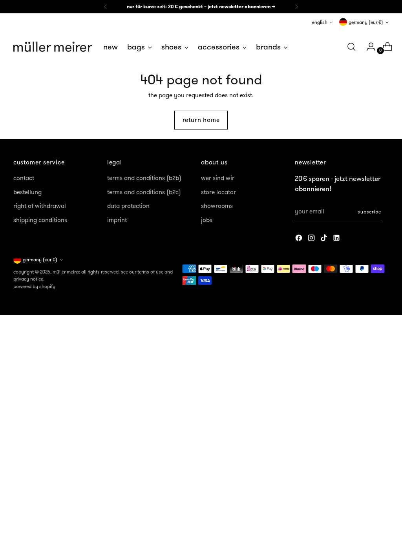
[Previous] (105, 6)
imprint (117, 220)
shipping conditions (40, 220)
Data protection (128, 206)
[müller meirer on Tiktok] (324, 239)
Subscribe (369, 212)
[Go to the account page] (368, 47)
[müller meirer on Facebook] (299, 239)
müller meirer (66, 272)
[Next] (296, 6)
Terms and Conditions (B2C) (144, 192)
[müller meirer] (52, 47)
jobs (206, 220)
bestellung (27, 192)
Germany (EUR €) (366, 22)
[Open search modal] (351, 47)
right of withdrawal (39, 206)
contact (23, 178)
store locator (218, 192)
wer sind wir (217, 178)
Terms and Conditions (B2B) (144, 178)
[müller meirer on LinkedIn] (337, 239)
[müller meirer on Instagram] (312, 239)
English (319, 22)
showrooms (217, 206)
